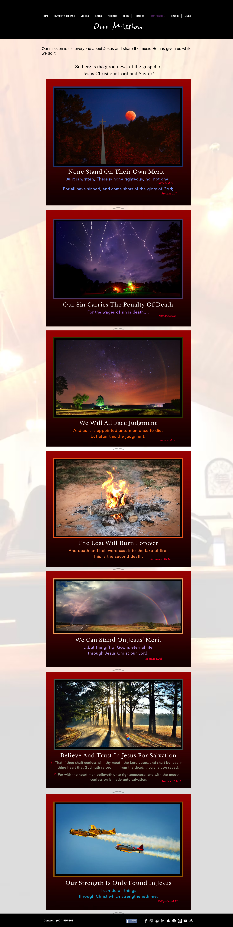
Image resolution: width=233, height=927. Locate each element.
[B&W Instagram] (151, 921)
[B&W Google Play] (163, 921)
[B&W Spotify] (174, 921)
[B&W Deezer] (180, 921)
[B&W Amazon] (191, 921)
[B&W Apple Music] (168, 921)
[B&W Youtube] (185, 921)
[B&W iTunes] (157, 921)
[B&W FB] (145, 921)
